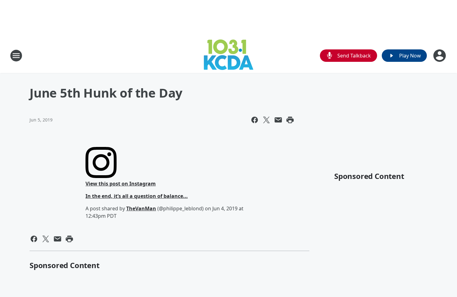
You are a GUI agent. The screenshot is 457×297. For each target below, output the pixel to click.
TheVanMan (141, 208)
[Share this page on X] (266, 120)
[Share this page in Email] (278, 120)
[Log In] (440, 55)
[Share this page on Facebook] (254, 120)
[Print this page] (290, 120)
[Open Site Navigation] (16, 55)
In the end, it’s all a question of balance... (136, 196)
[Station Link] (228, 55)
